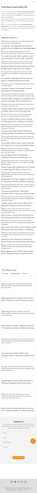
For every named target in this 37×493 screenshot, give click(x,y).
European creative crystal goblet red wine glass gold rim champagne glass (16, 89)
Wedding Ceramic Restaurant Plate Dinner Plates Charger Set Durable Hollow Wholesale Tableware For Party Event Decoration (17, 240)
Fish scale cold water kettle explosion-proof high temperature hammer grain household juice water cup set (17, 57)
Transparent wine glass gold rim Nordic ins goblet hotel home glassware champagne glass (18, 47)
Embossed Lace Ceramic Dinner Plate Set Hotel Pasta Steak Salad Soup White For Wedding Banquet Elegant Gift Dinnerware (18, 228)
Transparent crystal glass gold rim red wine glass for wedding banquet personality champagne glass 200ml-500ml (17, 79)
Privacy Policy (26, 489)
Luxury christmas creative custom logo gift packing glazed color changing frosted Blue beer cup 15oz (17, 120)
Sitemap (20, 489)
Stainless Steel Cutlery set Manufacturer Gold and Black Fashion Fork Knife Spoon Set (17, 110)
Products (24, 273)
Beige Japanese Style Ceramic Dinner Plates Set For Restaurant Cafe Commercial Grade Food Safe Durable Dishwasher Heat (17, 252)
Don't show (5, 273)
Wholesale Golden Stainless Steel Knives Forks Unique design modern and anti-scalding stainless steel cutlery (18, 67)
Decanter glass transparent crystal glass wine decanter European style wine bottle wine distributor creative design (18, 100)
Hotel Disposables (15, 273)
